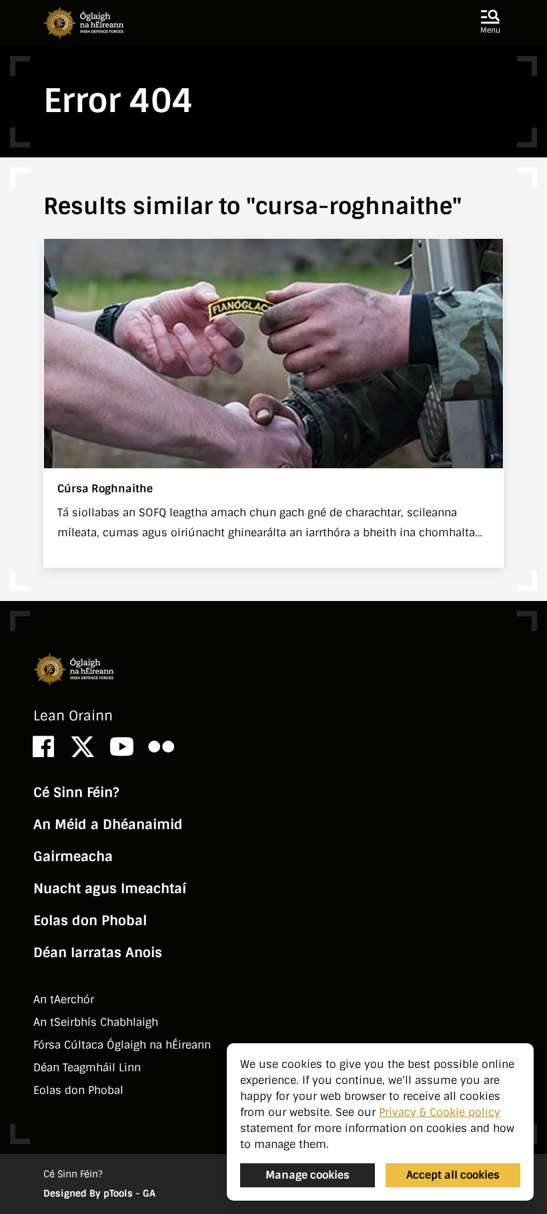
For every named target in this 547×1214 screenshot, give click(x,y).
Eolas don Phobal (90, 920)
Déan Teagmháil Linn (87, 1068)
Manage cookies (307, 1175)
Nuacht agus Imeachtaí (109, 888)
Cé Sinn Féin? (76, 792)
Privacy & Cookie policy (439, 1112)
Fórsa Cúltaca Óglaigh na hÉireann (122, 1045)
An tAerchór (63, 1000)
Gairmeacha (73, 856)
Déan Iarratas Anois (97, 952)
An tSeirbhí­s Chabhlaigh (95, 1022)
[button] (490, 22)
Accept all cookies (453, 1175)
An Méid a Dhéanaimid (108, 824)
